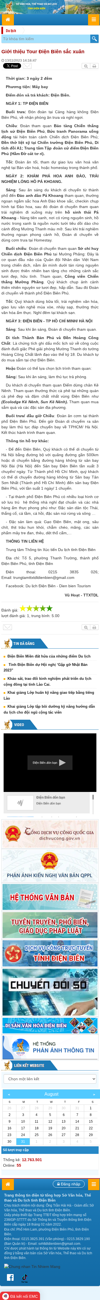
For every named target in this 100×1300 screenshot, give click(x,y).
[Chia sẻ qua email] (27, 66)
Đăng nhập (70, 1184)
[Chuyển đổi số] (50, 992)
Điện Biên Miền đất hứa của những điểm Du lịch (49, 656)
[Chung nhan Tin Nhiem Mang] (32, 1266)
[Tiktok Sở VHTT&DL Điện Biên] (24, 1278)
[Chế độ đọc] (94, 66)
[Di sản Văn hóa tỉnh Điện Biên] (50, 1026)
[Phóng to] (86, 66)
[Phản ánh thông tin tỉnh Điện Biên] (50, 1047)
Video (18, 725)
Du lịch (11, 30)
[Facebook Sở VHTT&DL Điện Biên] (11, 1277)
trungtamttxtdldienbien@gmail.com (43, 577)
